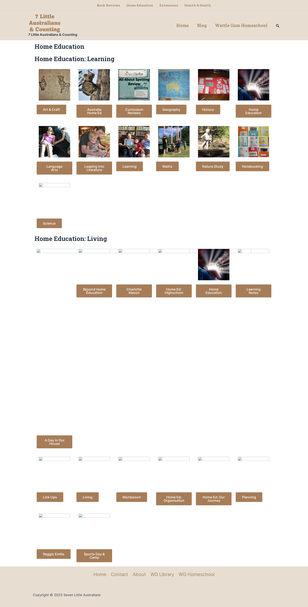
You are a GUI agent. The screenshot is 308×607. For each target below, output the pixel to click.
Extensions (168, 5)
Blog (202, 25)
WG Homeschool (197, 574)
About (139, 574)
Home (182, 25)
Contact (119, 574)
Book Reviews (108, 5)
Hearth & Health (197, 5)
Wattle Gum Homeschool (241, 25)
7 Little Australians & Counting (52, 34)
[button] (278, 25)
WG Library (162, 574)
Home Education (139, 5)
